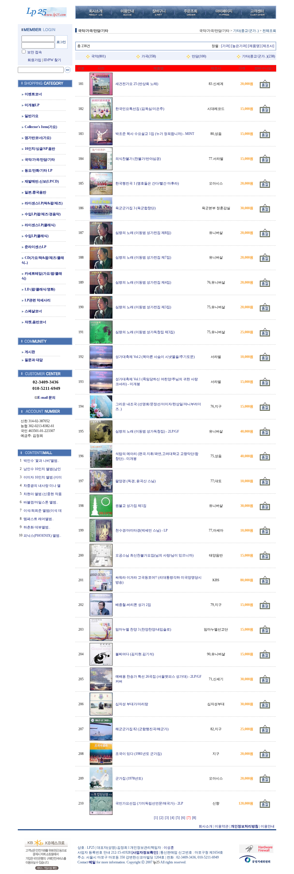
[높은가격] (239, 46)
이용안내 (267, 826)
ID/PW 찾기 (52, 60)
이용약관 (222, 826)
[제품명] (254, 46)
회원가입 (34, 60)
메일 (92, 862)
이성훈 (169, 848)
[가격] (225, 46)
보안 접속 (34, 52)
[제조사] (268, 46)
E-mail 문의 (46, 398)
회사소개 (205, 826)
